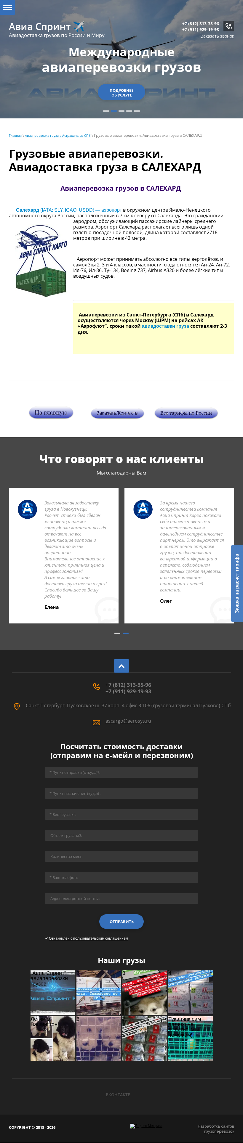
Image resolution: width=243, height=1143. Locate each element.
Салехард (27, 210)
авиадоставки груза (165, 326)
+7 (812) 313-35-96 (200, 23)
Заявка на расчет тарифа (236, 583)
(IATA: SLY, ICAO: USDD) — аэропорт (80, 210)
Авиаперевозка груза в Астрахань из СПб (58, 135)
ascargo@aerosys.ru (128, 721)
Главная (15, 135)
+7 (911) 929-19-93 (200, 29)
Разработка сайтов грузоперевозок (216, 1129)
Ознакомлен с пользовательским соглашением (88, 938)
